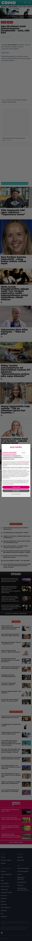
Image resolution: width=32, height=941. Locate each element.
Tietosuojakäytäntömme (16, 494)
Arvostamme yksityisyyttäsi (9, 452)
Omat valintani (16, 490)
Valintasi (24, 452)
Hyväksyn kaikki (16, 487)
